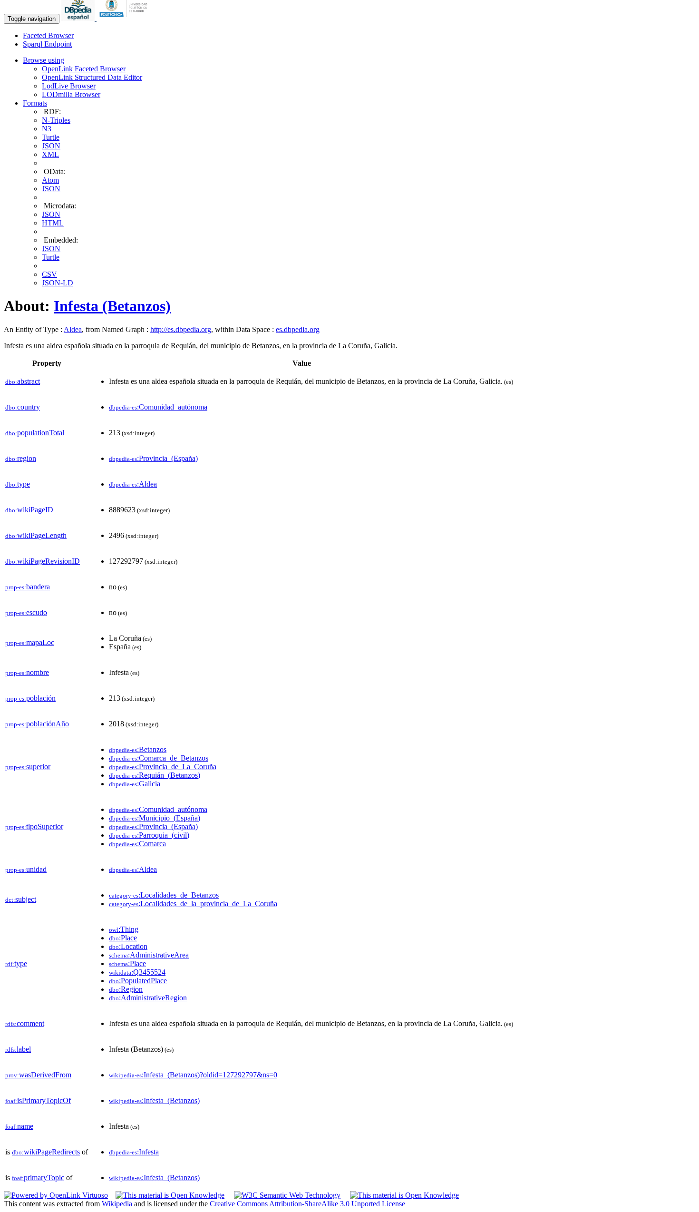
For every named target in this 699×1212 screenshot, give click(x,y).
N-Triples (56, 120)
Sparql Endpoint (47, 44)
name (19, 1126)
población (30, 698)
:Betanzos (137, 749)
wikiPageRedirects (46, 1152)
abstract (22, 381)
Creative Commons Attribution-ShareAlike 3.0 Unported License (307, 1204)
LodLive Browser (69, 86)
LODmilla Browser (71, 94)
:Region (126, 989)
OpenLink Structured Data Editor (92, 77)
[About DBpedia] (79, 18)
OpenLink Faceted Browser (84, 69)
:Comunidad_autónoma (158, 407)
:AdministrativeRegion (148, 998)
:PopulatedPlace (138, 981)
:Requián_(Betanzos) (154, 775)
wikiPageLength (36, 535)
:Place (123, 938)
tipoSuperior (34, 826)
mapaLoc (29, 642)
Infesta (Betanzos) (112, 305)
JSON (51, 146)
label (18, 1049)
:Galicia (134, 784)
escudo (26, 612)
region (20, 458)
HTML (53, 223)
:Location (128, 946)
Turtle (50, 137)
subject (20, 899)
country (22, 407)
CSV (49, 274)
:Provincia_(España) (153, 458)
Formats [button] (35, 103)
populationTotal (34, 433)
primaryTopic (38, 1177)
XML (50, 154)
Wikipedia (117, 1204)
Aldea (73, 329)
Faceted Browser (48, 35)
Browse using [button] (43, 60)
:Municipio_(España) (154, 818)
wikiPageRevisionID (42, 561)
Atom (50, 180)
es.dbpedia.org (298, 329)
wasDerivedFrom (38, 1075)
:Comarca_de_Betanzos (158, 758)
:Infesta (134, 1152)
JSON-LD (57, 283)
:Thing (123, 929)
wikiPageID (29, 510)
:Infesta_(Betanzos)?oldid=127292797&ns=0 (193, 1075)
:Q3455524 (137, 972)
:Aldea (133, 484)
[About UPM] (125, 18)
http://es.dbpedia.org (180, 329)
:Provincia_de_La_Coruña (162, 766)
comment (24, 1023)
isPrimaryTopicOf (38, 1100)
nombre (27, 672)
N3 (46, 129)
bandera (27, 587)
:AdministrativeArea (149, 955)
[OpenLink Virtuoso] (56, 1195)
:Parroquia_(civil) (149, 835)
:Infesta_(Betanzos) (154, 1100)
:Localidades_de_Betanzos (164, 895)
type (17, 484)
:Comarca (137, 844)
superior (27, 766)
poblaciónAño (37, 724)
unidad (26, 869)
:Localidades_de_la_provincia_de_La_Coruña (193, 903)
